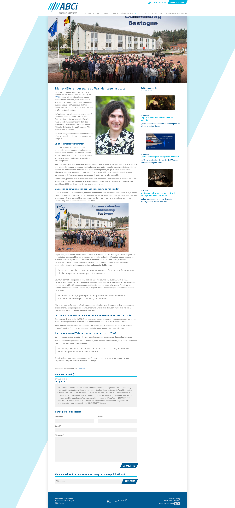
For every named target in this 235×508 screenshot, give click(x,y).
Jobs (114, 13)
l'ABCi (57, 97)
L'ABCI (97, 13)
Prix (106, 13)
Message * (59, 435)
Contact (147, 13)
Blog (137, 13)
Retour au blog (146, 90)
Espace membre (160, 2)
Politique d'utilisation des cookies (171, 13)
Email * (58, 426)
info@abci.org (174, 499)
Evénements (125, 13)
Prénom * (59, 417)
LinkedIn (81, 368)
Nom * (100, 417)
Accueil (88, 13)
